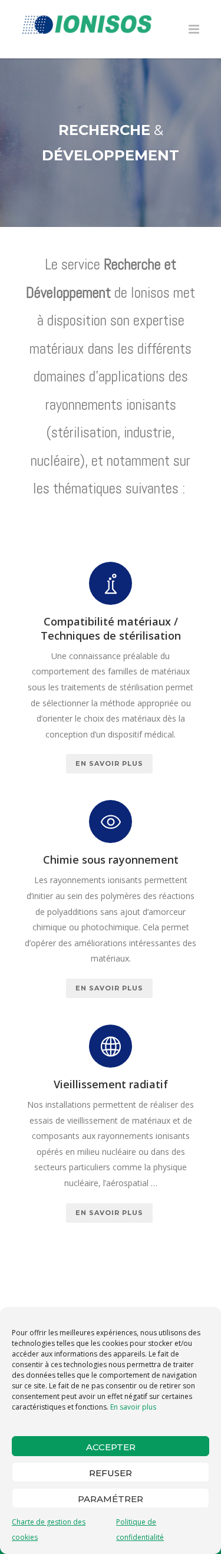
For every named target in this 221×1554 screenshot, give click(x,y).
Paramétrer (110, 1498)
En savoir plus (133, 1407)
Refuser (110, 1473)
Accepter (111, 1447)
